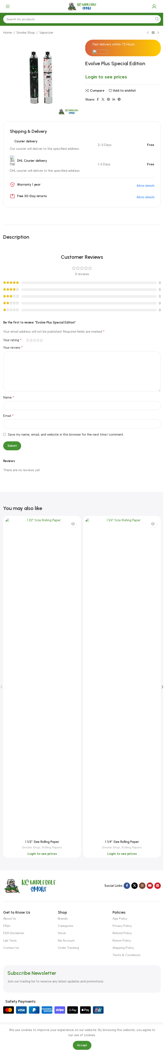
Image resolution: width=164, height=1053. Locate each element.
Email (8, 416)
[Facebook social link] (97, 100)
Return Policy (122, 940)
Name (8, 397)
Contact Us (11, 948)
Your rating (12, 340)
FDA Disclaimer (13, 933)
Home (7, 33)
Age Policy (120, 918)
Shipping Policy (123, 948)
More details (145, 186)
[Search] (157, 19)
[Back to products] (153, 32)
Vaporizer (46, 33)
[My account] (154, 6)
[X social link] (103, 100)
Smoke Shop (25, 33)
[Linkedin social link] (113, 100)
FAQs (6, 926)
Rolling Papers (52, 847)
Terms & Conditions (127, 955)
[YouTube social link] (150, 886)
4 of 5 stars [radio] (38, 340)
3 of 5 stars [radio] (34, 340)
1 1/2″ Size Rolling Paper (42, 842)
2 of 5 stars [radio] (31, 340)
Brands (63, 918)
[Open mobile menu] (7, 6)
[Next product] (158, 32)
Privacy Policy (122, 926)
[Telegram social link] (119, 100)
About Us (9, 918)
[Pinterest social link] (108, 100)
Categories (65, 926)
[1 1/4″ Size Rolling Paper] (122, 678)
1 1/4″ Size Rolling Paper (122, 842)
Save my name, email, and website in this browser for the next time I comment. (66, 434)
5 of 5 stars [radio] (41, 340)
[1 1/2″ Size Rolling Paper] (42, 678)
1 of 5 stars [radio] (27, 340)
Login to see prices (106, 77)
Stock (62, 933)
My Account (66, 940)
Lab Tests (10, 940)
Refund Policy (122, 933)
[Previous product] (148, 32)
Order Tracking (68, 948)
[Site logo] (82, 6)
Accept (82, 1045)
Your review (13, 347)
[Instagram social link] (142, 886)
